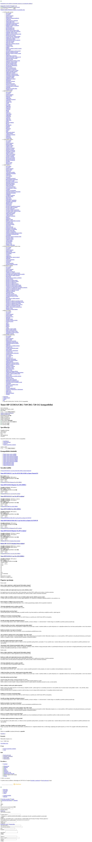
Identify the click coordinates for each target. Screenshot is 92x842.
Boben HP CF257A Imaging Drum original (12, 543)
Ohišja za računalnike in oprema (13, 220)
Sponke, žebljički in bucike (12, 52)
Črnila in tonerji (16, 7)
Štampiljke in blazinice (11, 55)
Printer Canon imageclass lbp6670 (10, 459)
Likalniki (8, 383)
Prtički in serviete (10, 333)
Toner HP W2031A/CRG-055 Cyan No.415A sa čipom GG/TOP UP (19, 520)
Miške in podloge (10, 195)
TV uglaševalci (9, 355)
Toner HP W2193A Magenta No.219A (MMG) (13, 485)
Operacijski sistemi (10, 184)
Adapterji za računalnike (11, 229)
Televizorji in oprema (11, 340)
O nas (15, 5)
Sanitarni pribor (9, 292)
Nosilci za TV (9, 357)
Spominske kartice (10, 368)
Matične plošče (9, 219)
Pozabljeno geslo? (4, 824)
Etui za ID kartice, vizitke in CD (13, 57)
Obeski (7, 254)
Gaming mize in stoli (10, 212)
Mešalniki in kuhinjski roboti (12, 381)
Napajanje (8, 225)
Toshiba (8, 126)
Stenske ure (8, 163)
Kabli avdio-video (10, 230)
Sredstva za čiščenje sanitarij (12, 281)
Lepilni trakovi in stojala (11, 58)
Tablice (8, 189)
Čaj (7, 322)
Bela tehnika (9, 349)
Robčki (8, 297)
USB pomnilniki (9, 263)
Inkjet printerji (9, 133)
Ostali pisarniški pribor (11, 63)
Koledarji (8, 256)
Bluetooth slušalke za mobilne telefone (14, 372)
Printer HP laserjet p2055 (8, 465)
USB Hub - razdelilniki (11, 200)
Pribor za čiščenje (10, 291)
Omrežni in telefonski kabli (12, 234)
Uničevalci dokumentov (11, 65)
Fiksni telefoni (9, 361)
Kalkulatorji (9, 66)
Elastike (8, 87)
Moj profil (5, 790)
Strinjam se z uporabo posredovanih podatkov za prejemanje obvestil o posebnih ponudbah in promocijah (24, 816)
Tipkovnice (9, 203)
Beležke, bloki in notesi (11, 32)
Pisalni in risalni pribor (11, 24)
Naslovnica (5, 396)
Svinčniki (8, 260)
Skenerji (8, 135)
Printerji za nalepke (10, 134)
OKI (7, 121)
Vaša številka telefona (5, 826)
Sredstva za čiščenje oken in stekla (13, 285)
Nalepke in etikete (10, 38)
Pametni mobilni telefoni (11, 360)
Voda (7, 327)
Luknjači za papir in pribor (12, 70)
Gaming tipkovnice (10, 208)
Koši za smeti (9, 162)
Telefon (2, 839)
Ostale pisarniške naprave (11, 71)
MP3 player (8, 391)
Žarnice (8, 394)
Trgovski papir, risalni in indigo (13, 36)
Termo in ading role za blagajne (13, 31)
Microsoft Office (10, 185)
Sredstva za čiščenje (10, 271)
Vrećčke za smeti (10, 293)
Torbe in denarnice (10, 259)
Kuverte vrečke (10, 42)
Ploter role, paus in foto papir (12, 37)
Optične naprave (9, 223)
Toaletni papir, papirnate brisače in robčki (15, 274)
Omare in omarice (10, 148)
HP (7, 103)
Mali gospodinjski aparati (12, 348)
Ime (1, 828)
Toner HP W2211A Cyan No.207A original (12, 496)
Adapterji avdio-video (11, 228)
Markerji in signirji (10, 78)
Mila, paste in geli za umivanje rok (14, 306)
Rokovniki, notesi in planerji (13, 257)
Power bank (9, 370)
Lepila (8, 54)
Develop (8, 118)
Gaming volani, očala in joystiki (13, 211)
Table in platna (9, 145)
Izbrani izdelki (9, 17)
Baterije (8, 344)
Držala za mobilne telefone (12, 371)
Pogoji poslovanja (7, 755)
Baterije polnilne (9, 365)
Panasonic (8, 128)
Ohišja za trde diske (10, 245)
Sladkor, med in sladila (11, 328)
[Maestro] (5, 767)
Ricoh (7, 110)
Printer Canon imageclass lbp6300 (10, 456)
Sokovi (7, 326)
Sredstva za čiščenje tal (11, 282)
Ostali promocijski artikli (11, 264)
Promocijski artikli (10, 252)
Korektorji (8, 82)
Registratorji (9, 44)
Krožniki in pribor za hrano (12, 332)
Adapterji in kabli (10, 180)
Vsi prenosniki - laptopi (11, 188)
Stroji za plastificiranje (11, 67)
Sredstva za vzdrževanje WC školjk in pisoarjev (16, 287)
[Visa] (4, 768)
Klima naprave (9, 385)
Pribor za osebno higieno (12, 309)
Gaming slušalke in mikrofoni (12, 209)
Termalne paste (9, 222)
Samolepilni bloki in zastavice (13, 40)
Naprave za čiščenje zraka (12, 384)
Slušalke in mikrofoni (11, 201)
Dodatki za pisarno (10, 151)
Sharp (7, 129)
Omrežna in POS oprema (12, 182)
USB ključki (9, 241)
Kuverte (8, 19)
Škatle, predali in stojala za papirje (13, 48)
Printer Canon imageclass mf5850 (10, 460)
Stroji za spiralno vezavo (11, 64)
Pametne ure (9, 347)
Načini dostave (6, 758)
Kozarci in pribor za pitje (12, 331)
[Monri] (5, 775)
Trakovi (8, 100)
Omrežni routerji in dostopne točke (13, 236)
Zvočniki (8, 197)
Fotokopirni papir (10, 27)
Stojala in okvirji (10, 149)
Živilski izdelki (9, 319)
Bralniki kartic (9, 202)
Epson (8, 109)
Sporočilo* (3, 832)
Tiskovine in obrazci (11, 35)
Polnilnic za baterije (10, 366)
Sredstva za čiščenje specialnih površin (14, 300)
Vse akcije (8, 14)
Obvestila (12, 5)
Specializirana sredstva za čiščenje (13, 277)
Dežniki (8, 258)
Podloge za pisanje (10, 81)
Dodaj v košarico (11, 411)
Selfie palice (9, 374)
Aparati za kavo (9, 316)
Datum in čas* (4, 837)
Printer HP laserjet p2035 (8, 462)
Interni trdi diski (9, 226)
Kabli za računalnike (11, 231)
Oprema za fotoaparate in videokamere (14, 389)
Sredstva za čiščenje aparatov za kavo (14, 304)
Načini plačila (6, 757)
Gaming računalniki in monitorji (13, 206)
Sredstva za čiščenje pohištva (12, 283)
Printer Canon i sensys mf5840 (9, 454)
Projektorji (8, 205)
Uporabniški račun (21, 9)
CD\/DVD (9, 242)
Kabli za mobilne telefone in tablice (14, 232)
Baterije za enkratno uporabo (12, 364)
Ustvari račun (12, 824)
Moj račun (5, 789)
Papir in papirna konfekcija (12, 18)
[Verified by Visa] (7, 772)
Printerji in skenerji (11, 99)
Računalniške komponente (12, 179)
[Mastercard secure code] (8, 773)
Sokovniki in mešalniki (11, 379)
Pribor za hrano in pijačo (11, 320)
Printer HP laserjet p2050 (8, 463)
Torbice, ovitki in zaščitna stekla (13, 373)
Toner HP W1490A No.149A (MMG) (11, 509)
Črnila (8, 97)
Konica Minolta (10, 122)
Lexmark (8, 105)
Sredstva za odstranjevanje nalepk (13, 303)
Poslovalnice (3, 5)
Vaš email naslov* (4, 825)
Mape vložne (9, 46)
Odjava (4, 793)
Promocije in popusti (7, 7)
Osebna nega (9, 351)
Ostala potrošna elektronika (12, 353)
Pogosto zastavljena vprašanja (9, 444)
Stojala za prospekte (10, 157)
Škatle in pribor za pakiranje (12, 25)
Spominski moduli (10, 224)
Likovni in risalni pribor (11, 88)
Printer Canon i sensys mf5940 (9, 455)
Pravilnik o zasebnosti (8, 756)
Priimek (2, 829)
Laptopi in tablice (10, 172)
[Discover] (5, 771)
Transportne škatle (10, 83)
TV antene (8, 356)
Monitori (8, 174)
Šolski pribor (9, 26)
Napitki (8, 317)
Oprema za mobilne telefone (13, 345)
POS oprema (9, 240)
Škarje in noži (9, 59)
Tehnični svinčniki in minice (12, 75)
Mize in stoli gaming (10, 154)
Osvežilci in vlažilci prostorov (13, 275)
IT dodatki (9, 175)
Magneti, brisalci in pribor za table (13, 53)
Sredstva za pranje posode (12, 280)
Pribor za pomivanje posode (12, 290)
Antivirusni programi (10, 186)
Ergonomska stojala (10, 158)
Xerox (8, 117)
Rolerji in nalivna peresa (12, 74)
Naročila (5, 792)
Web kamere (9, 199)
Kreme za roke (9, 308)
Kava (7, 323)
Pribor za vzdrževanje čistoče (13, 273)
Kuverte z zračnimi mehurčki (12, 43)
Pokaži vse (3, 810)
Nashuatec (8, 125)
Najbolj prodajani (9, 15)
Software (8, 171)
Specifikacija (6, 441)
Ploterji (7, 217)
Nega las (8, 390)
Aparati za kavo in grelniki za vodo (14, 382)
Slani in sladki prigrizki (11, 330)
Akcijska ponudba (7, 795)
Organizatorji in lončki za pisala (13, 60)
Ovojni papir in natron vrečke (12, 30)
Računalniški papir (10, 29)
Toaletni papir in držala (11, 294)
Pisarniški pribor (10, 21)
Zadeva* (2, 836)
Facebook (5, 763)
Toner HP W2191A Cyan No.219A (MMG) (12, 556)
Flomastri (8, 80)
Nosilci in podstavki (10, 150)
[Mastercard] (6, 766)
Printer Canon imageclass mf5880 (10, 461)
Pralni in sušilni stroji (10, 388)
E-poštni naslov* (4, 814)
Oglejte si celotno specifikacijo (7, 413)
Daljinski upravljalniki (11, 359)
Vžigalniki (8, 253)
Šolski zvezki (9, 89)
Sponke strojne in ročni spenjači (13, 50)
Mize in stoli (9, 146)
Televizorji (9, 354)
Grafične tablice (9, 196)
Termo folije (9, 101)
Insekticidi (8, 276)
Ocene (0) (5, 443)
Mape (7, 47)
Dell (7, 131)
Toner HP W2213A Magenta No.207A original (13, 530)
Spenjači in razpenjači (11, 69)
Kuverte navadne (10, 41)
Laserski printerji (10, 132)
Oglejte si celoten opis (5, 414)
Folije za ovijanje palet (11, 84)
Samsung (8, 108)
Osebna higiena (9, 279)
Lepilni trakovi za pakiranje (12, 86)
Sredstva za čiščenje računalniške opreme (15, 302)
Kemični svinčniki (10, 72)
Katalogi (8, 5)
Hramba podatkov (10, 183)
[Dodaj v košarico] (7, 505)
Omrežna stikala (9, 237)
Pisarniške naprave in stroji (12, 23)
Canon (8, 104)
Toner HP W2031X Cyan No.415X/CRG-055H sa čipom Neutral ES (19, 473)
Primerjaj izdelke (4, 9)
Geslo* (2, 821)
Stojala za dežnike (10, 156)
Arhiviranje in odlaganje (12, 20)
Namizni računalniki (11, 173)
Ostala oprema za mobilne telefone (13, 376)
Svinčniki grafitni (10, 76)
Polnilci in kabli (10, 367)
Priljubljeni (10, 9)
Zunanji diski (9, 243)
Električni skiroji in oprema (12, 343)
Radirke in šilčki (10, 77)
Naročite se (3, 733)
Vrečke (8, 262)
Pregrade (8, 49)
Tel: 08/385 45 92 (4, 743)
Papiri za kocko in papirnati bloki (13, 34)
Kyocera (8, 120)
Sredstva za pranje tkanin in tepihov (14, 286)
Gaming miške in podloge (11, 207)
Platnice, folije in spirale (11, 61)
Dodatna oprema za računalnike (13, 191)
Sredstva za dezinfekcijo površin (13, 305)
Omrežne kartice (9, 239)
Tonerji (8, 98)
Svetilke (8, 161)
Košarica (15, 9)
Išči (14, 8)
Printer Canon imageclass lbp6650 (10, 457)
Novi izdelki (8, 13)
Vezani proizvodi (6, 442)
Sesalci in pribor (10, 378)
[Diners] (5, 769)
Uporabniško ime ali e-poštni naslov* (8, 820)
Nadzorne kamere (10, 393)
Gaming (8, 177)
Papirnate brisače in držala (12, 296)
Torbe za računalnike (11, 190)
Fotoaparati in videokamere (12, 350)
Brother (8, 106)
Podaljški (8, 235)
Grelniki (8, 387)
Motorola (5, 796)
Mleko (7, 325)
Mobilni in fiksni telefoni (12, 342)
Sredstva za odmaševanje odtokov (13, 288)
